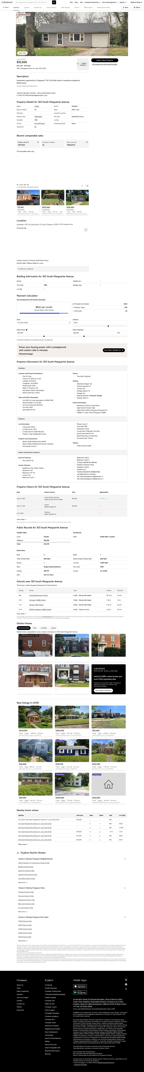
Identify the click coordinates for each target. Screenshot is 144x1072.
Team (19, 988)
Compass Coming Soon (53, 991)
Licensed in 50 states (80, 1065)
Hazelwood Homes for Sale (26, 900)
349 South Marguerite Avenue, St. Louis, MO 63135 (34, 827)
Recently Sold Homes (52, 1051)
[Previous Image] (19, 197)
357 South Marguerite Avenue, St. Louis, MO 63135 (34, 823)
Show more (21, 882)
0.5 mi (119, 595)
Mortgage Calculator (52, 1013)
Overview (16, 7)
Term (18, 320)
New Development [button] (109, 2)
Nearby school (84, 609)
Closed (37, 106)
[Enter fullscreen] (86, 230)
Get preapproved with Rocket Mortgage (104, 64)
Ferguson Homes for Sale (26, 896)
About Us (20, 985)
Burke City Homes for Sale (26, 871)
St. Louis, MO (37, 68)
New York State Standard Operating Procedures (87, 1053)
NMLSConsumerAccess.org (106, 1062)
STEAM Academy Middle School (40, 609)
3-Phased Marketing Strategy (55, 994)
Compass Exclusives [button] (92, 2)
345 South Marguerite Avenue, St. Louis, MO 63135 (34, 836)
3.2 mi (119, 609)
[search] (54, 2)
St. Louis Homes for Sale (25, 908)
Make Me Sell (49, 1004)
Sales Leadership (23, 991)
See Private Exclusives (103, 690)
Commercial (49, 1035)
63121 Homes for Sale (24, 937)
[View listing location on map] (83, 64)
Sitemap (47, 1054)
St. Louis (43, 224)
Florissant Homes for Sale (26, 892)
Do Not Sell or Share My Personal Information (88, 999)
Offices (19, 1007)
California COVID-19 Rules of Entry (114, 1004)
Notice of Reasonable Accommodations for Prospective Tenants (92, 1055)
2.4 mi (119, 605)
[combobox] (33, 2)
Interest (75, 320)
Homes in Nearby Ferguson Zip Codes (33, 917)
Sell (81, 2)
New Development (51, 1032)
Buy (71, 2)
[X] (126, 988)
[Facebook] (126, 984)
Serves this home (85, 595)
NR (20, 595)
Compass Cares (50, 1023)
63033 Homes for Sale (25, 929)
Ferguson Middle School (37, 600)
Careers (19, 1001)
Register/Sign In (136, 2)
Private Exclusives (51, 988)
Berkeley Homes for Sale (25, 867)
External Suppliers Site (52, 1048)
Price (35, 628)
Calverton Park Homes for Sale (27, 875)
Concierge (48, 985)
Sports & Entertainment (53, 1038)
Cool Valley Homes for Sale (26, 878)
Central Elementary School (38, 595)
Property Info (38, 7)
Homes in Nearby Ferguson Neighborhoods (35, 859)
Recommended (23, 628)
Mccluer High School (36, 605)
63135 (44, 68)
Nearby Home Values (103, 7)
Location (26, 7)
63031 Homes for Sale (25, 925)
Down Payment (78, 330)
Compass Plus (50, 1019)
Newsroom (20, 1010)
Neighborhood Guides (52, 1029)
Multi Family (38, 116)
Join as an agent (22, 997)
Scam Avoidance (84, 1002)
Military (47, 1041)
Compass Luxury (51, 1007)
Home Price (21, 330)
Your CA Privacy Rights (84, 1006)
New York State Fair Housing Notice (84, 1052)
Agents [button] (122, 2)
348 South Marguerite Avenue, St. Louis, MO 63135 (34, 840)
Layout (53, 628)
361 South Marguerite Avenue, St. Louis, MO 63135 (34, 832)
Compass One (50, 1001)
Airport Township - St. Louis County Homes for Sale (33, 863)
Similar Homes (88, 7)
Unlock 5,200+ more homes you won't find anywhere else (108, 677)
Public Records (65, 7)
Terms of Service (111, 999)
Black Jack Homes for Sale (26, 904)
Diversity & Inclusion (52, 1026)
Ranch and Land (50, 1044)
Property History (51, 7)
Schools (77, 7)
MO (26, 224)
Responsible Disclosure (98, 1002)
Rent (76, 2)
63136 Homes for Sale (25, 921)
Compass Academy (51, 1016)
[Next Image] (37, 197)
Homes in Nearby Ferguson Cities (31, 888)
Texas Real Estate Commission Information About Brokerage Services (94, 1046)
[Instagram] (126, 979)
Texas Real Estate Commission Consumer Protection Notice (91, 1048)
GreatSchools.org (47, 616)
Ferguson (50, 224)
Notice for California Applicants (91, 1004)
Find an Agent (50, 1010)
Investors (20, 994)
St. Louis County (40, 123)
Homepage (20, 224)
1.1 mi (119, 600)
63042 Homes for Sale (25, 933)
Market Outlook (50, 997)
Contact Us (20, 1004)
